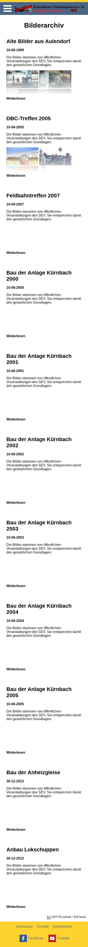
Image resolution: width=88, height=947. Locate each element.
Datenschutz (62, 926)
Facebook (35, 938)
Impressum (24, 926)
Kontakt (43, 926)
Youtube (63, 938)
